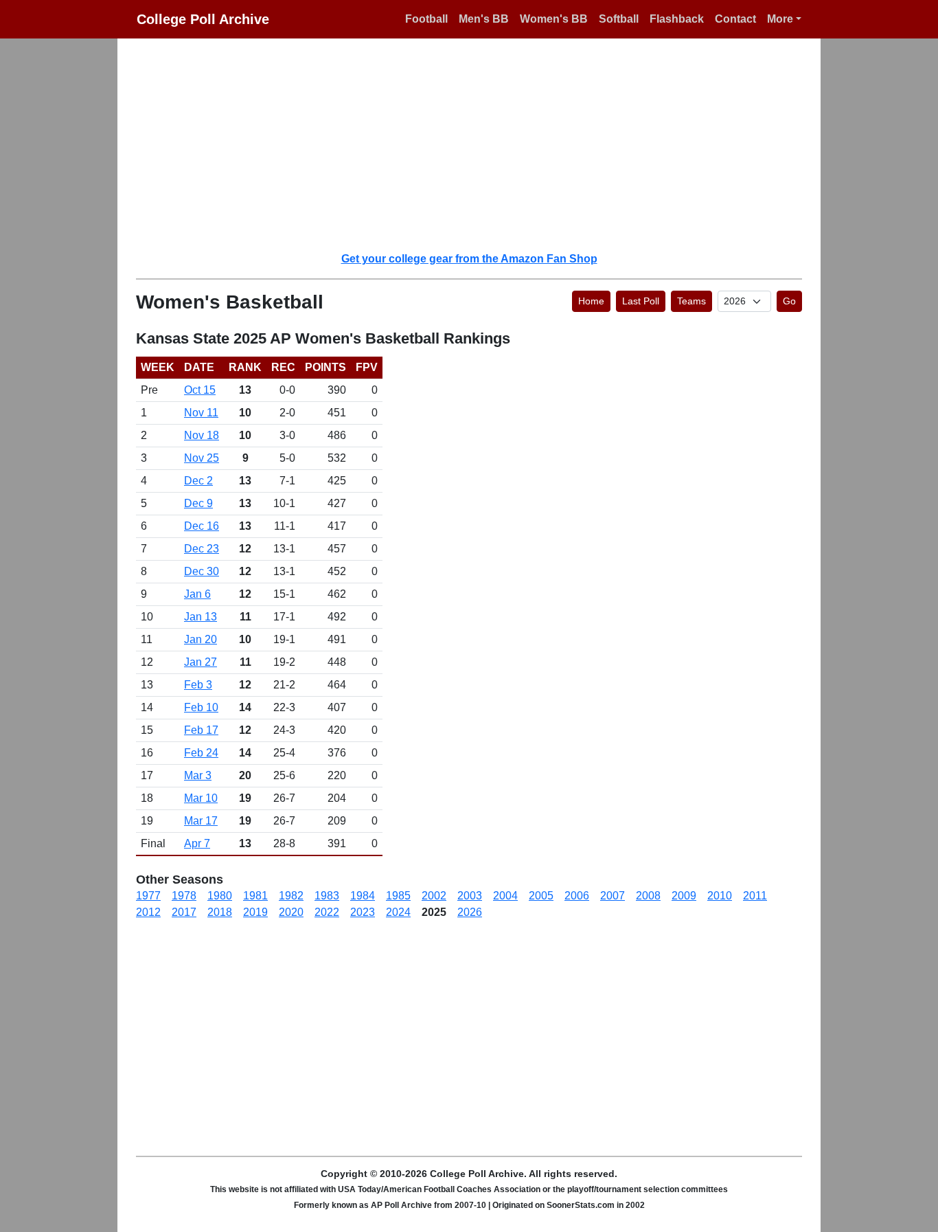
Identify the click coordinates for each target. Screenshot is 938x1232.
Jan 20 (200, 639)
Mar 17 (201, 821)
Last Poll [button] (640, 300)
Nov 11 (201, 412)
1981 (255, 895)
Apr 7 (197, 843)
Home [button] (591, 300)
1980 (219, 895)
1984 (362, 895)
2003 (469, 895)
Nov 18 (201, 435)
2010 (719, 895)
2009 (684, 895)
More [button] (780, 19)
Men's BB (484, 19)
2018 (219, 912)
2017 (184, 912)
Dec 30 (201, 571)
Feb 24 (201, 753)
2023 (362, 912)
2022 (326, 912)
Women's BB (554, 19)
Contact (735, 19)
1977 (148, 895)
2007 (612, 895)
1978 (184, 895)
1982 (291, 895)
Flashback (677, 19)
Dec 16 (201, 526)
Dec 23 (201, 549)
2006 (576, 895)
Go (789, 300)
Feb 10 (201, 707)
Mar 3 (197, 775)
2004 (505, 895)
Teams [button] (691, 300)
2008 (648, 895)
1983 (326, 895)
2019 (255, 912)
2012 (148, 912)
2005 (541, 895)
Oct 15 (200, 390)
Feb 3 (198, 685)
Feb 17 (201, 730)
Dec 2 (198, 480)
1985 (398, 895)
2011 (755, 895)
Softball (619, 19)
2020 (291, 912)
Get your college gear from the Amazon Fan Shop (469, 259)
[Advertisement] (477, 144)
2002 (434, 895)
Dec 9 (198, 503)
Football (426, 19)
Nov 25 (201, 458)
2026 (469, 912)
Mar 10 (201, 798)
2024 (398, 912)
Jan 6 (197, 594)
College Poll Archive (203, 19)
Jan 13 (200, 617)
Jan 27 (200, 662)
